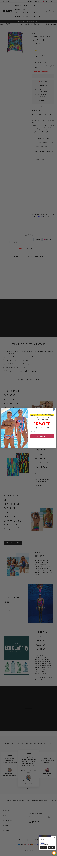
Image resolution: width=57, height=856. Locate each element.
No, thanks (42, 441)
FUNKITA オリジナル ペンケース (49, 842)
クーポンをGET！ (42, 436)
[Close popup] (54, 837)
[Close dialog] (54, 409)
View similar (43, 847)
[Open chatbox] (54, 853)
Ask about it (51, 847)
